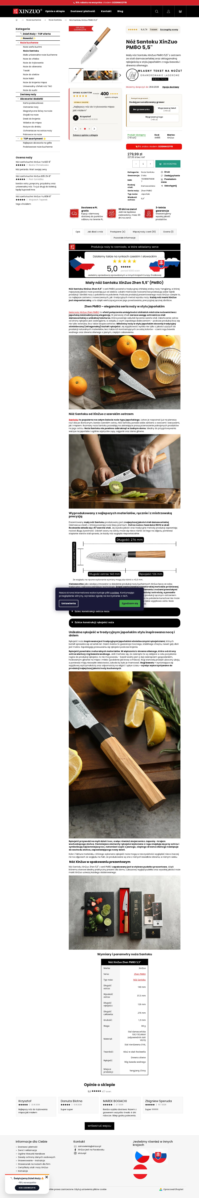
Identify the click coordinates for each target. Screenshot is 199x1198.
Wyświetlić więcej (99, 1126)
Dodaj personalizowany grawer (147, 100)
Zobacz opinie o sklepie (85, 142)
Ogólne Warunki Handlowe (31, 1153)
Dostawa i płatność (28, 1146)
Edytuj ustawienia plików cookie (90, 1189)
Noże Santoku (31, 50)
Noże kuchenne (29, 42)
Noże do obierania (32, 66)
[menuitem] (55, 11)
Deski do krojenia (31, 118)
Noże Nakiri (28, 78)
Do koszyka (170, 163)
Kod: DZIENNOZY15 (27, 1188)
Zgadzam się (130, 603)
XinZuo (170, 137)
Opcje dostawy (170, 87)
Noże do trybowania (33, 62)
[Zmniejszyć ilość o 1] (136, 163)
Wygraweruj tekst (167, 109)
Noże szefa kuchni (32, 46)
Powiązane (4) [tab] (117, 231)
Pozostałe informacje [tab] (125, 237)
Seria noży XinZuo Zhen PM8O (84, 312)
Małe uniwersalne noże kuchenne (40, 54)
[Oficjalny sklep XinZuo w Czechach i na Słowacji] (150, 1156)
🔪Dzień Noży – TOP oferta (35, 33)
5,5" (143, 198)
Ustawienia (68, 603)
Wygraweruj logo (154, 118)
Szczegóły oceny (169, 29)
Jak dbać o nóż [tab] (95, 231)
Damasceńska (148, 186)
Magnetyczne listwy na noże (37, 110)
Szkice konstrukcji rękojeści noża (94, 622)
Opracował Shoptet (173, 1189)
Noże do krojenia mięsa (35, 82)
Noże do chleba (31, 58)
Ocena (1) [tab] (168, 231)
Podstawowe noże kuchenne (38, 146)
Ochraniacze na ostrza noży (37, 130)
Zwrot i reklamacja (27, 1150)
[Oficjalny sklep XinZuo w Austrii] (140, 1171)
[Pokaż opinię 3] (89, 136)
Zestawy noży (28, 94)
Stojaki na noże (31, 114)
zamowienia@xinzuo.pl (89, 1146)
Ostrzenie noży (30, 107)
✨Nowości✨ (28, 38)
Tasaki (26, 70)
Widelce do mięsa (32, 122)
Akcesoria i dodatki (31, 98)
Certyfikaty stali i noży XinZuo (33, 1167)
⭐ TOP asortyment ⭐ (33, 138)
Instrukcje (23, 1170)
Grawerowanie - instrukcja (31, 1160)
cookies (114, 592)
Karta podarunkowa (33, 103)
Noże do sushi (30, 90)
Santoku (73, 419)
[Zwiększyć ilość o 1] (150, 163)
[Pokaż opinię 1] (80, 136)
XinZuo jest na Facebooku (91, 1149)
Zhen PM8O (146, 190)
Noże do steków (31, 74)
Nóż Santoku (139, 979)
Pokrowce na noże (32, 134)
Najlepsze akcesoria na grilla (37, 142)
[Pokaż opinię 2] (85, 136)
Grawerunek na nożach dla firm (34, 1164)
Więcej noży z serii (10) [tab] (144, 231)
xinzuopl (82, 1153)
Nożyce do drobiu (32, 126)
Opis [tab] (78, 231)
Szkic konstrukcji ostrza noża (92, 611)
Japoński (145, 194)
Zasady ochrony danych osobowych (36, 1157)
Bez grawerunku (141, 109)
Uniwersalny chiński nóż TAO (37, 86)
